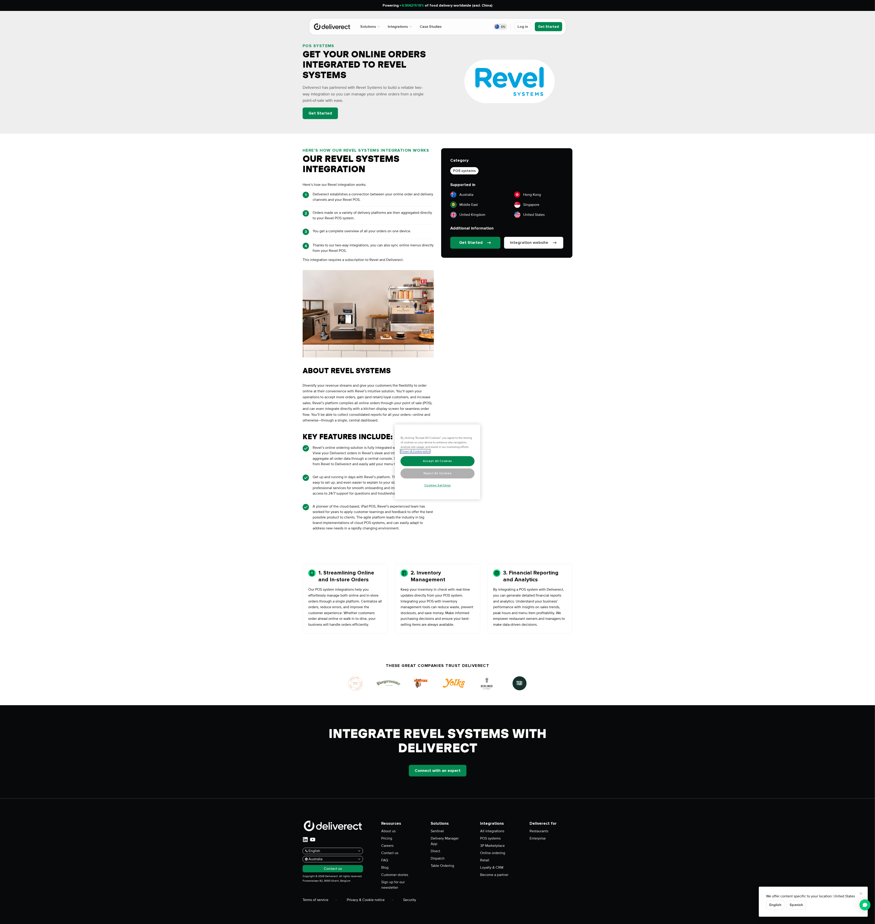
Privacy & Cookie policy (415, 451)
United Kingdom (472, 214)
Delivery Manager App (445, 841)
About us (388, 831)
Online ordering (492, 853)
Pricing (386, 838)
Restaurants (539, 831)
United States (534, 214)
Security (409, 900)
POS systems (464, 170)
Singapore (531, 204)
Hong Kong (532, 194)
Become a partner (494, 875)
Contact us (389, 853)
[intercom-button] (865, 904)
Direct (435, 851)
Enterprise (538, 838)
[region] (437, 462)
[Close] (861, 893)
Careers (387, 845)
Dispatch (438, 858)
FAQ (384, 860)
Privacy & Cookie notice (366, 900)
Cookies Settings (437, 485)
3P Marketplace (492, 845)
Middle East (468, 204)
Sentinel (437, 831)
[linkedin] (305, 839)
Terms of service (315, 900)
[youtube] (312, 839)
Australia (466, 194)
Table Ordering (442, 865)
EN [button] (503, 27)
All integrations (492, 831)
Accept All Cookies (437, 461)
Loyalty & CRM (491, 867)
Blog (385, 867)
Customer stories (394, 875)
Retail (484, 860)
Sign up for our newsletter (393, 885)
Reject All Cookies (438, 473)
